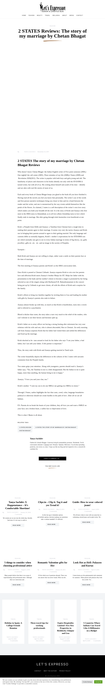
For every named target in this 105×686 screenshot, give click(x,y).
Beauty (39, 15)
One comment (40, 640)
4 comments (18, 571)
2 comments (53, 511)
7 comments (18, 514)
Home (24, 15)
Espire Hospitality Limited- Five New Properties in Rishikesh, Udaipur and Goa (65, 628)
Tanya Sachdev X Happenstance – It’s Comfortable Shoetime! (17, 505)
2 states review (25, 427)
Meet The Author (50, 671)
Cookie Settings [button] (87, 682)
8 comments (88, 571)
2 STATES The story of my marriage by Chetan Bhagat (55, 427)
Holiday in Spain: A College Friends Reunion (13, 625)
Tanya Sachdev (30, 152)
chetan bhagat (25, 430)
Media (72, 15)
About (64, 15)
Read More (17, 525)
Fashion (31, 15)
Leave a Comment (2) (51, 458)
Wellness (56, 15)
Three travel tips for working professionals (39, 625)
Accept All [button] (98, 682)
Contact (79, 15)
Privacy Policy (65, 671)
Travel (47, 15)
